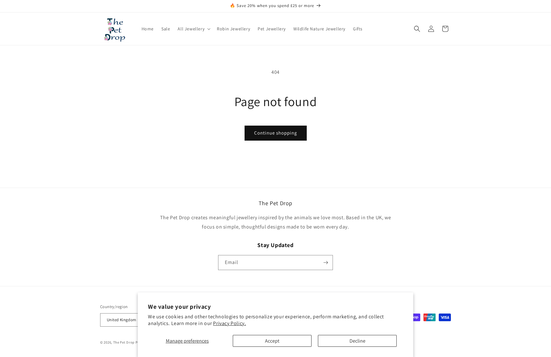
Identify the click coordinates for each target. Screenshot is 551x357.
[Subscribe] (326, 262)
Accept (272, 341)
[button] (193, 28)
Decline (357, 341)
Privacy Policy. (229, 323)
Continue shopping (275, 133)
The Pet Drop (124, 342)
